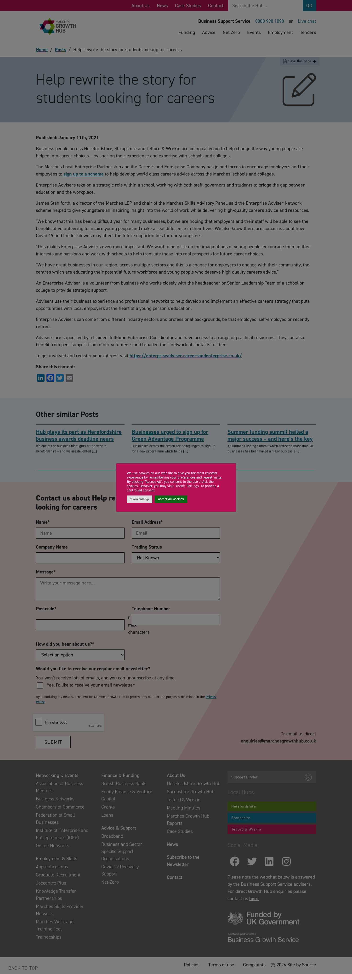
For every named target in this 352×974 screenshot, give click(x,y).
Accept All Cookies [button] (171, 499)
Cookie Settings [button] (139, 499)
